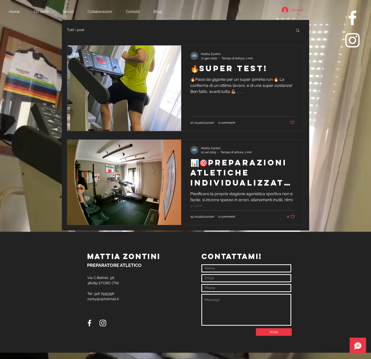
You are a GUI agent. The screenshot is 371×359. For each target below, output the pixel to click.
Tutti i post (75, 30)
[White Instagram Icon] (352, 40)
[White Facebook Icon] (352, 18)
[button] (297, 30)
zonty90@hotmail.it (103, 299)
